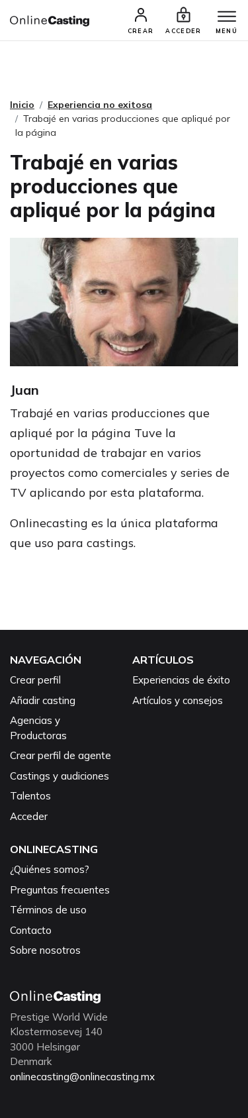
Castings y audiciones (59, 776)
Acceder (29, 816)
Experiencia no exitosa (100, 105)
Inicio (22, 105)
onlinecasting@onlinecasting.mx (82, 1076)
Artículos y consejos (177, 700)
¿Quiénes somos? (49, 869)
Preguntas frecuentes (60, 890)
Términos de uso (48, 909)
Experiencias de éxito (181, 680)
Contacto (31, 930)
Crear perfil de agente (60, 755)
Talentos (30, 795)
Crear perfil (35, 680)
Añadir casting (42, 700)
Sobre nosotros (45, 950)
